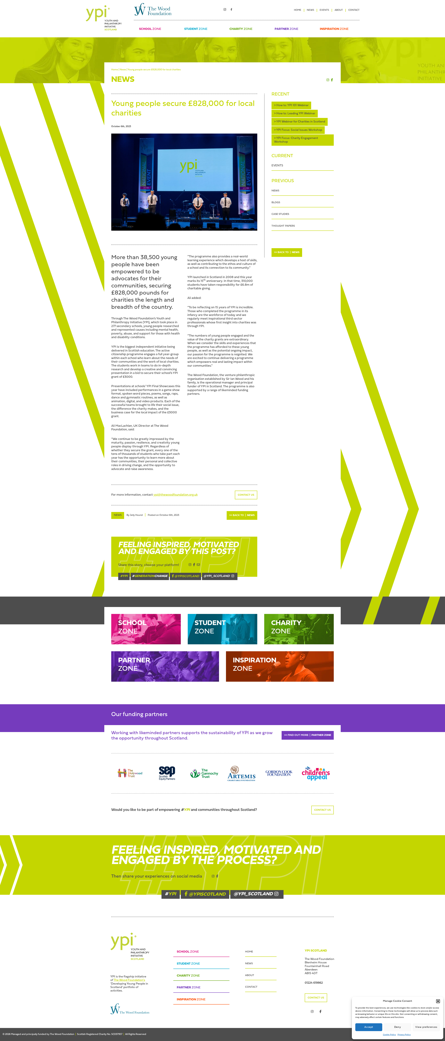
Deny (397, 1027)
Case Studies (280, 214)
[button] (438, 1001)
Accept (368, 1027)
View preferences (426, 1027)
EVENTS (277, 165)
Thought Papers (283, 226)
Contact (353, 10)
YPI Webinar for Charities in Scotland (300, 121)
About (339, 10)
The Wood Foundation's (129, 980)
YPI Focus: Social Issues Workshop (299, 130)
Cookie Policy (389, 1035)
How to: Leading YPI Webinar (295, 113)
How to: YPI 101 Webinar (292, 105)
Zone (150, 29)
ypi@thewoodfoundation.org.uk (175, 495)
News (310, 10)
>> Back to (242, 515)
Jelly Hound (136, 515)
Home (297, 10)
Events (324, 10)
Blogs (276, 202)
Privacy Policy (404, 1035)
